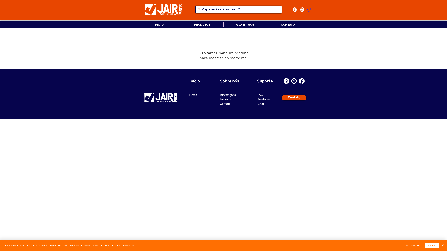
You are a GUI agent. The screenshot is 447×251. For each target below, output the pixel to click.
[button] (309, 9)
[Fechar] (443, 245)
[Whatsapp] (295, 9)
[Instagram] (302, 9)
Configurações (412, 245)
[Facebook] (302, 81)
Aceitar (432, 245)
